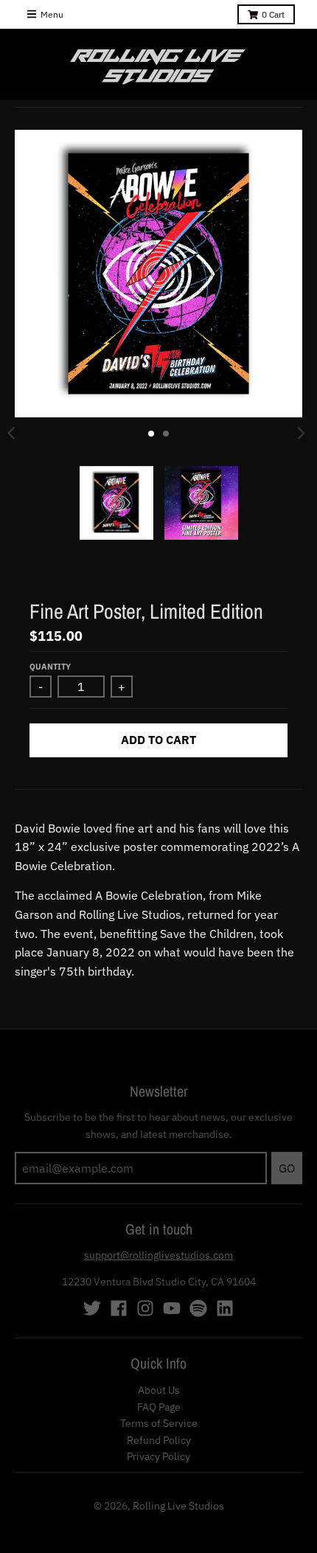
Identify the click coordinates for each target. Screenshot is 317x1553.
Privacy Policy (158, 1456)
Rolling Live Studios (178, 1505)
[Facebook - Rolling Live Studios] (119, 1308)
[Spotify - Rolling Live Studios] (198, 1308)
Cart (273, 14)
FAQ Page (159, 1407)
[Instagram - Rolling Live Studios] (145, 1308)
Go (287, 1168)
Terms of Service (159, 1423)
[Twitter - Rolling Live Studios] (92, 1308)
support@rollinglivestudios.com (158, 1255)
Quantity (50, 666)
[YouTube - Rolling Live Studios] (172, 1308)
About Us (159, 1390)
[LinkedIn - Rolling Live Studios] (225, 1308)
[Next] (301, 433)
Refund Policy (159, 1440)
